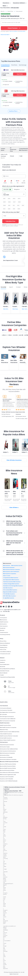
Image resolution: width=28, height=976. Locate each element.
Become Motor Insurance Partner (7, 766)
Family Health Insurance (6, 738)
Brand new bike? (5, 34)
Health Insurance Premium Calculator (9, 736)
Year (4, 216)
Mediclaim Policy (4, 729)
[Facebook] (1, 607)
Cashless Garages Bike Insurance (11, 583)
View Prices (20, 74)
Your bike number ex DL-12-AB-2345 (11, 22)
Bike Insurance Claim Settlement (11, 571)
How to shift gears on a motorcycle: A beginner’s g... (7, 492)
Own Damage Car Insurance (7, 716)
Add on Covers (6, 575)
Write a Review (14, 426)
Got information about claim (7, 400)
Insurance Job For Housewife (7, 776)
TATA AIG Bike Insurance (9, 593)
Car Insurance (3, 617)
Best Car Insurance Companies (7, 720)
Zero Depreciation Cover (10, 260)
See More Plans (13, 111)
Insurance (6, 3)
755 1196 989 (6, 611)
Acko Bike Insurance (8, 587)
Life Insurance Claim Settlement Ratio (9, 749)
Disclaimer (2, 666)
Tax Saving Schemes (5, 634)
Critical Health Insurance (6, 733)
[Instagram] (6, 607)
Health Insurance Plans (5, 725)
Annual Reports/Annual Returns (7, 668)
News (4, 6)
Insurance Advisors (19, 3)
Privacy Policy (3, 641)
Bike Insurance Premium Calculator (11, 569)
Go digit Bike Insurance (8, 598)
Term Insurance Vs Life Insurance (8, 751)
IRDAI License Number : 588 (13, 791)
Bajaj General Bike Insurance (10, 591)
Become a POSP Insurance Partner (8, 764)
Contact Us (2, 660)
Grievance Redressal (5, 643)
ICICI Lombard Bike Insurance (10, 589)
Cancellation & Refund (5, 651)
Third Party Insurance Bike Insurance (11, 581)
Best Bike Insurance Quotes (13, 362)
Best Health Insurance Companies (8, 727)
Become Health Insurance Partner (8, 768)
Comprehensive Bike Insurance (10, 577)
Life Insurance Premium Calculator (8, 759)
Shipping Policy (3, 647)
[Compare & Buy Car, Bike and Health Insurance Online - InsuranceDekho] (9, 603)
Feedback (2, 662)
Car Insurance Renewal (5, 708)
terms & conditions (13, 31)
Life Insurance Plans (4, 755)
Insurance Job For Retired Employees (8, 781)
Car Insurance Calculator (6, 710)
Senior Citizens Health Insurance (7, 740)
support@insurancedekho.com (12, 609)
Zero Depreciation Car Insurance (7, 712)
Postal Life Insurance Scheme (7, 744)
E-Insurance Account (5, 653)
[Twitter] (11, 607)
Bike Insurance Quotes (16, 565)
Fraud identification (4, 664)
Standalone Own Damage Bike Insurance (13, 585)
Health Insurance (4, 622)
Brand (6, 176)
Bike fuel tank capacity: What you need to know (15, 492)
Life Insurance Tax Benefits (6, 757)
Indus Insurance (16, 460)
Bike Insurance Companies (9, 573)
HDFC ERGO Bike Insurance (9, 596)
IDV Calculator (3, 714)
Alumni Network (3, 673)
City (4, 193)
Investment (2, 628)
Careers (2, 675)
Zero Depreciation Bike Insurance (11, 579)
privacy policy (22, 31)
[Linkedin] (9, 607)
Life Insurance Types (5, 746)
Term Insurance (3, 626)
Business (2, 630)
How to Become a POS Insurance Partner (9, 772)
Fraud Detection (3, 645)
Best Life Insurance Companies (7, 753)
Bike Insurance (6, 565)
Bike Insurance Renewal (8, 567)
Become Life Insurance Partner (7, 770)
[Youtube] (4, 607)
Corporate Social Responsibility (7, 677)
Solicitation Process (4, 670)
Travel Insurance (4, 632)
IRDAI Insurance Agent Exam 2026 (8, 774)
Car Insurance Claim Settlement (7, 718)
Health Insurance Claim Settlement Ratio (9, 731)
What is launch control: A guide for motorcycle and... (23, 492)
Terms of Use (3, 649)
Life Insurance (3, 624)
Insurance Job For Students (6, 778)
